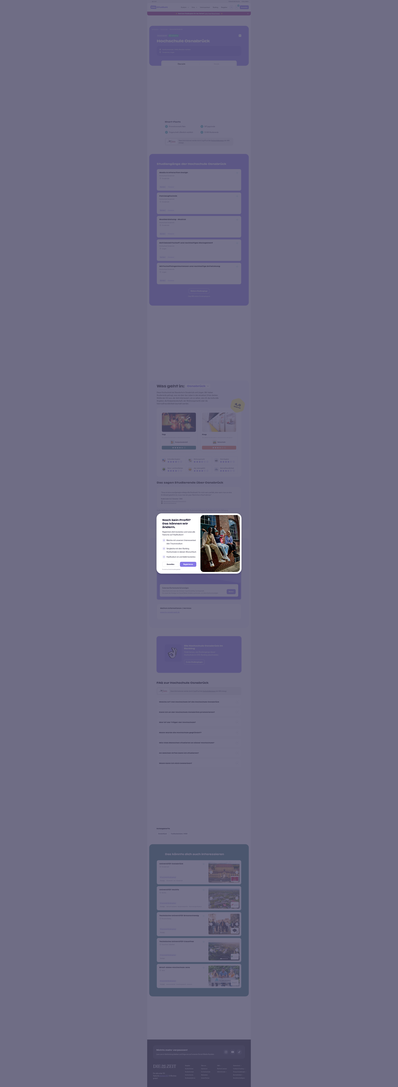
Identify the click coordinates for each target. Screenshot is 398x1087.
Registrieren (188, 564)
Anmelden (170, 564)
